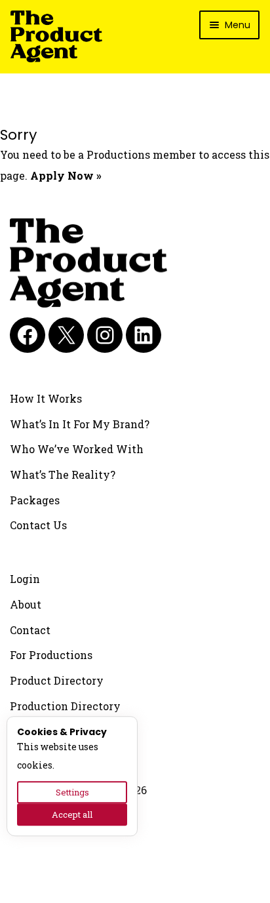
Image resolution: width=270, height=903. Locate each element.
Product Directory (57, 680)
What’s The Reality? (62, 474)
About (25, 604)
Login (25, 579)
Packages (35, 500)
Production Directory (65, 706)
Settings (72, 792)
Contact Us (38, 525)
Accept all (72, 814)
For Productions (51, 655)
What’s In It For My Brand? (79, 424)
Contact (30, 630)
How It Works (46, 398)
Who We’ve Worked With (77, 449)
